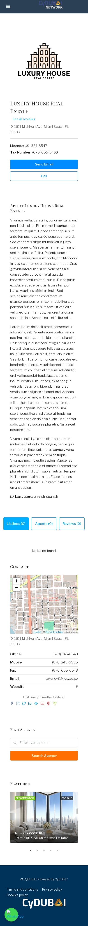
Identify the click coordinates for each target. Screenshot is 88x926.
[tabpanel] (44, 817)
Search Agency (44, 756)
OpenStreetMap (54, 632)
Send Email (44, 164)
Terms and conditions (22, 889)
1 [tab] (32, 850)
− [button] (16, 588)
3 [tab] (46, 850)
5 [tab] (60, 850)
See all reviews (23, 119)
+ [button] (16, 581)
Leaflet (37, 632)
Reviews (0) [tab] (72, 524)
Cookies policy (17, 895)
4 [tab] (53, 850)
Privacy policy (52, 889)
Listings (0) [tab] (16, 524)
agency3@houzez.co (62, 679)
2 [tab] (39, 850)
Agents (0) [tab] (44, 524)
